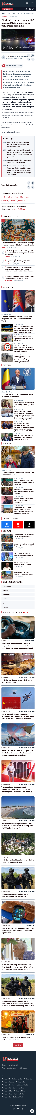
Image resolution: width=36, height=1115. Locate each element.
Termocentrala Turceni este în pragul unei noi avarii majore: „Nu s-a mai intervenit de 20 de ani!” (23, 510)
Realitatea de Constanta (22, 56)
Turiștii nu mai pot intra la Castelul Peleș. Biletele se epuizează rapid (17, 861)
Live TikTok (7, 9)
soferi (28, 197)
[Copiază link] (28, 55)
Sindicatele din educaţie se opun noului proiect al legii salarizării (24, 338)
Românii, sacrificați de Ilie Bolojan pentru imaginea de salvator (17, 395)
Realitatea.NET (6, 1079)
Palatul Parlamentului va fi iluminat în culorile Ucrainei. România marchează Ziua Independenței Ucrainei (24, 329)
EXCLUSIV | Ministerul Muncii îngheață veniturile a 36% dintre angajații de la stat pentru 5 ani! (19, 253)
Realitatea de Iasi (6, 1097)
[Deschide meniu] (32, 3)
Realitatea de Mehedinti (22, 1085)
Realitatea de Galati (7, 1094)
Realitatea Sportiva (17, 1079)
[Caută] (27, 3)
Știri (9, 13)
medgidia (19, 197)
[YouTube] (30, 9)
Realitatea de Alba (19, 1094)
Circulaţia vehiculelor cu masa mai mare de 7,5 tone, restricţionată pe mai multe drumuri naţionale (24, 348)
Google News (19, 209)
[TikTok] (33, 9)
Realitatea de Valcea (18, 1088)
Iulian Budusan (30, 640)
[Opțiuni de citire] (32, 1111)
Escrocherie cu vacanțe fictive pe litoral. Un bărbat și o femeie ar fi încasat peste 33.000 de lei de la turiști (17, 825)
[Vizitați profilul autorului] (3, 57)
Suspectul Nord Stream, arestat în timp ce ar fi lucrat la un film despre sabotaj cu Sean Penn (22, 359)
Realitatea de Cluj (20, 1082)
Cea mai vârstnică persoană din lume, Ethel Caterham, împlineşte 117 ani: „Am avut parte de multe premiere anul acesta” (17, 968)
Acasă (4, 13)
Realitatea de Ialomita (8, 1085)
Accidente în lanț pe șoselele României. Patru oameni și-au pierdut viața (19, 277)
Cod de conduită (23, 1068)
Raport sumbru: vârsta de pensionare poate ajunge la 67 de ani (24, 482)
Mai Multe (18, 1045)
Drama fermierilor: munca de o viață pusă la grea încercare (23, 500)
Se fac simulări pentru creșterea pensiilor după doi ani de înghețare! (17, 261)
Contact (4, 1065)
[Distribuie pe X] (33, 59)
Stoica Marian (30, 925)
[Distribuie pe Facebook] (33, 55)
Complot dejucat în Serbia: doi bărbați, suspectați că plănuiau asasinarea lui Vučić (18, 144)
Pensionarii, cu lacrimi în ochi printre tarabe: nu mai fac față (24, 491)
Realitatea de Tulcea (19, 1091)
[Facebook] (26, 9)
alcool (13, 201)
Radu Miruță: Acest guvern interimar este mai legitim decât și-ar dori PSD (23, 437)
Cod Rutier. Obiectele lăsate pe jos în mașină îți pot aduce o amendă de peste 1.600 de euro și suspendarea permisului (20, 153)
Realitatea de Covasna (8, 1082)
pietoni (10, 197)
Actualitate (8, 273)
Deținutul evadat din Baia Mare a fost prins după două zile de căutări (16, 895)
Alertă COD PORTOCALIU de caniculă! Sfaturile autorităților (16, 1039)
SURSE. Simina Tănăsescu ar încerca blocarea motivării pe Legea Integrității (24, 404)
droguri (20, 201)
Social (13, 13)
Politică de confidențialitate (9, 1068)
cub (4, 197)
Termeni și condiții (13, 1065)
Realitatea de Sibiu (7, 1091)
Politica (7, 256)
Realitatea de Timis (18, 1097)
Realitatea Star (28, 1079)
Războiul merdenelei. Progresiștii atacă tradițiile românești (19, 161)
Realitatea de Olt (6, 1088)
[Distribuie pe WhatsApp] (28, 59)
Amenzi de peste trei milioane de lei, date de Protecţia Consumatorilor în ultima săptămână (17, 930)
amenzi (5, 201)
